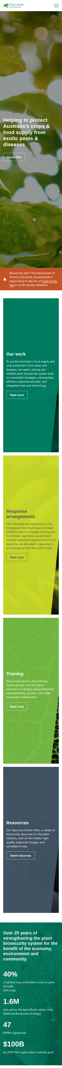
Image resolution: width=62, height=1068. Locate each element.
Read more (17, 395)
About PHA (14, 157)
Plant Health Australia (16, 5)
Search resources (20, 855)
